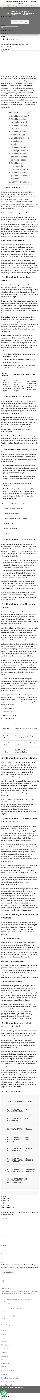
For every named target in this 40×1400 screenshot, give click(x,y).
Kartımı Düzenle (18, 22)
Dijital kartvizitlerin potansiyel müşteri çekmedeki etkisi (19, 157)
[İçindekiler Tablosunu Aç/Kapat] (28, 112)
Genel (3, 36)
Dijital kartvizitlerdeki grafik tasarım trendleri (20, 141)
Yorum (4, 1219)
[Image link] (15, 1282)
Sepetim (4, 1341)
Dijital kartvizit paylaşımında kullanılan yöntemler (20, 166)
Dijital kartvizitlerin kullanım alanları (19, 133)
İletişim (3, 1367)
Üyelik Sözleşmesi (7, 1381)
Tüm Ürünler (5, 1345)
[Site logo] (9, 8)
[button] (4, 1393)
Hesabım (4, 1334)
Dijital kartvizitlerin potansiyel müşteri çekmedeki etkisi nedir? (20, 1160)
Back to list (5, 1201)
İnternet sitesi (5, 1254)
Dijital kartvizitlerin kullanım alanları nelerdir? (19, 1129)
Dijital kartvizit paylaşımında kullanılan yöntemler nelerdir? (21, 1170)
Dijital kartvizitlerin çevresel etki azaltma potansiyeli (20, 175)
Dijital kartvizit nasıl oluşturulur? (19, 127)
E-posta (4, 1245)
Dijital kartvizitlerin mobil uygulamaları (19, 149)
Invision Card (23, 44)
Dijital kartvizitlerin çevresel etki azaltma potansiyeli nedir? (17, 1180)
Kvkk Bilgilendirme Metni (9, 1378)
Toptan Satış (5, 1348)
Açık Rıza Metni (6, 1385)
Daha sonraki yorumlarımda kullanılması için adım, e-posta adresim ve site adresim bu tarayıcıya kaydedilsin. (19, 1266)
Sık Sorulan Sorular (20, 182)
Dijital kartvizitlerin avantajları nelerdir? (19, 120)
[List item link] (20, 1309)
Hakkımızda (5, 1363)
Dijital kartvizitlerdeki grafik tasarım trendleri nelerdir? (18, 1139)
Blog (2, 1360)
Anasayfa (4, 1356)
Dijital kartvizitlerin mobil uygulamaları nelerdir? (20, 1150)
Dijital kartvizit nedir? (20, 116)
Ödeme (3, 1338)
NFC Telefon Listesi (7, 1370)
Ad (2, 1237)
